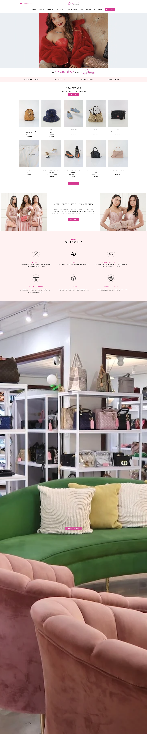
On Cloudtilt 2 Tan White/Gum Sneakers (51, 171)
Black (117, 133)
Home (34, 9)
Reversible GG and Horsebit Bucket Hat (51, 131)
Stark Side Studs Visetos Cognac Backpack (29, 131)
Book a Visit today (74, 528)
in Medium (29, 134)
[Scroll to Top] (144, 725)
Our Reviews (98, 9)
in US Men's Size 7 (73, 174)
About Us (59, 9)
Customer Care (71, 9)
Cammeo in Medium (118, 172)
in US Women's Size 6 (51, 174)
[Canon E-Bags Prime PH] (73, 3)
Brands (49, 9)
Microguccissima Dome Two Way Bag (96, 171)
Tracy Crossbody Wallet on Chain (118, 131)
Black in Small (95, 174)
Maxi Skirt (29, 171)
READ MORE (73, 219)
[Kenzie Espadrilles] (73, 113)
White (29, 172)
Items (40, 9)
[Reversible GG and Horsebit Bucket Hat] (51, 113)
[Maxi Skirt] (29, 153)
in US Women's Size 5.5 (73, 133)
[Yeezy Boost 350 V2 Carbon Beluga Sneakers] (73, 153)
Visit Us (88, 9)
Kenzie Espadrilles (73, 131)
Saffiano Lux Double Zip (118, 171)
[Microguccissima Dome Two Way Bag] (96, 153)
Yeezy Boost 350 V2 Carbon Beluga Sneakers (73, 171)
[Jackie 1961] (96, 113)
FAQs (81, 9)
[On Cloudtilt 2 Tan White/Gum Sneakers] (51, 153)
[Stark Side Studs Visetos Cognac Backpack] (29, 113)
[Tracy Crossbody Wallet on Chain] (118, 113)
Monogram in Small (96, 133)
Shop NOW (73, 94)
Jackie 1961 (96, 131)
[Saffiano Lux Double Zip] (118, 153)
